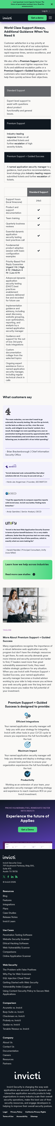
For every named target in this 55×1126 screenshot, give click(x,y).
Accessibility (22, 1116)
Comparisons (9, 951)
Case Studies (9, 912)
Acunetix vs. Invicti (12, 1007)
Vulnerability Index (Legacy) (17, 986)
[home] (7, 17)
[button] (46, 11)
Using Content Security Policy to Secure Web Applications (26, 992)
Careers (7, 1055)
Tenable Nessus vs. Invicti (16, 1028)
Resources (8, 1059)
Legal (5, 1112)
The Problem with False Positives (19, 969)
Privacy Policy (16, 1112)
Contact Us (8, 1046)
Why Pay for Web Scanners (17, 974)
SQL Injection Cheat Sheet (16, 978)
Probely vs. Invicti (12, 1020)
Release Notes (10, 917)
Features (7, 900)
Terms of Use (8, 1116)
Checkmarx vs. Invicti (14, 1016)
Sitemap (34, 1116)
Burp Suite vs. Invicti (13, 1012)
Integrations (9, 904)
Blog (5, 896)
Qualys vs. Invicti (11, 1024)
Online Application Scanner (17, 956)
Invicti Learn (9, 921)
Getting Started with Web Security (20, 982)
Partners (7, 1063)
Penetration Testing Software (17, 935)
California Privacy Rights (35, 1112)
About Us (7, 1042)
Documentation (11, 1050)
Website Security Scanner (16, 939)
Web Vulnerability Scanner (16, 947)
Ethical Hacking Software (16, 943)
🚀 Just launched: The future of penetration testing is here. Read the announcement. (27, 4)
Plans (5, 908)
